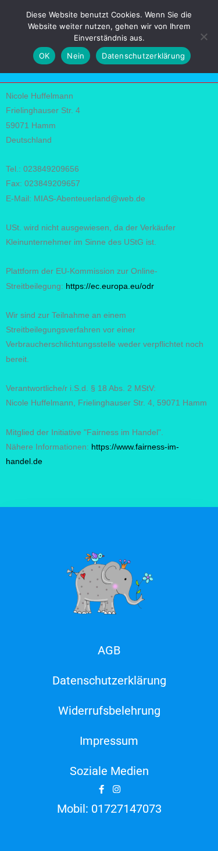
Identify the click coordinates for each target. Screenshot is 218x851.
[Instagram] (116, 789)
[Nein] (203, 36)
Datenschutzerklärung (109, 680)
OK (44, 55)
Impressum (109, 741)
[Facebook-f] (101, 789)
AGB (109, 650)
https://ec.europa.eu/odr (110, 286)
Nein (75, 55)
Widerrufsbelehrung (109, 711)
